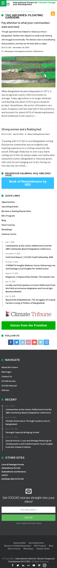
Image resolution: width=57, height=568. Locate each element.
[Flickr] (28, 342)
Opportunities (8, 202)
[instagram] (46, 342)
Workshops (7, 229)
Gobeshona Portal (11, 468)
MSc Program (8, 215)
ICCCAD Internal (9, 385)
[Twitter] (16, 342)
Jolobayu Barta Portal (13, 478)
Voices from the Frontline (28, 325)
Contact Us (7, 376)
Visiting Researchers (41, 134)
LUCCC (5, 475)
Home (4, 11)
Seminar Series (9, 234)
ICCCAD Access (9, 381)
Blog (30, 134)
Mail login (6, 371)
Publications (38, 51)
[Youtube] (34, 342)
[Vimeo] (40, 342)
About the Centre (10, 367)
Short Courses (8, 225)
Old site (5, 390)
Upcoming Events (10, 206)
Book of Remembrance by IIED (28, 183)
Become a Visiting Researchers (16, 211)
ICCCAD (7, 47)
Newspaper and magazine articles (18, 51)
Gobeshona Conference (14, 471)
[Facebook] (10, 342)
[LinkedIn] (22, 342)
